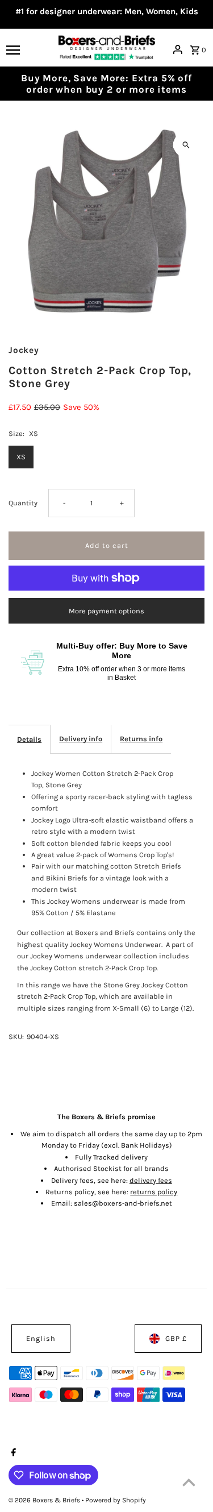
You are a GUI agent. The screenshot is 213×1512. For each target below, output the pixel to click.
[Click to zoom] (186, 144)
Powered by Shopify (115, 1500)
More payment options (106, 611)
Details (29, 739)
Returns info (141, 738)
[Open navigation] (28, 49)
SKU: (16, 1036)
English (41, 1338)
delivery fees (151, 1180)
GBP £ (176, 1338)
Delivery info (80, 738)
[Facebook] (12, 1453)
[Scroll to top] (189, 1482)
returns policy (153, 1191)
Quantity (23, 503)
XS (21, 456)
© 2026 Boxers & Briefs (45, 1500)
